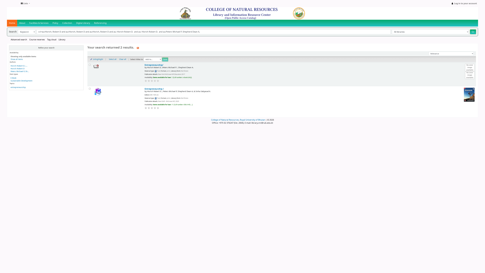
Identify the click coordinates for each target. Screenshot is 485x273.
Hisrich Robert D (18, 68)
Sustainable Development (21, 80)
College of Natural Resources (225, 119)
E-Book (13, 78)
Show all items (17, 59)
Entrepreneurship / (154, 88)
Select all (112, 59)
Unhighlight (97, 59)
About (22, 23)
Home (12, 23)
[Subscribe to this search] (138, 47)
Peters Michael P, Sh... (20, 71)
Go (473, 31)
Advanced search (19, 39)
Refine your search (46, 48)
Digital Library (83, 23)
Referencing (100, 23)
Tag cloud (51, 39)
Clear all (122, 59)
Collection (67, 23)
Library (62, 39)
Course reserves (37, 39)
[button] (25, 3)
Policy (55, 23)
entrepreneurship (18, 87)
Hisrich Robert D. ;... (19, 66)
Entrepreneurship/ (154, 65)
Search (13, 31)
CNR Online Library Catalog (13, 3)
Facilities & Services (38, 23)
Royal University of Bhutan (252, 119)
